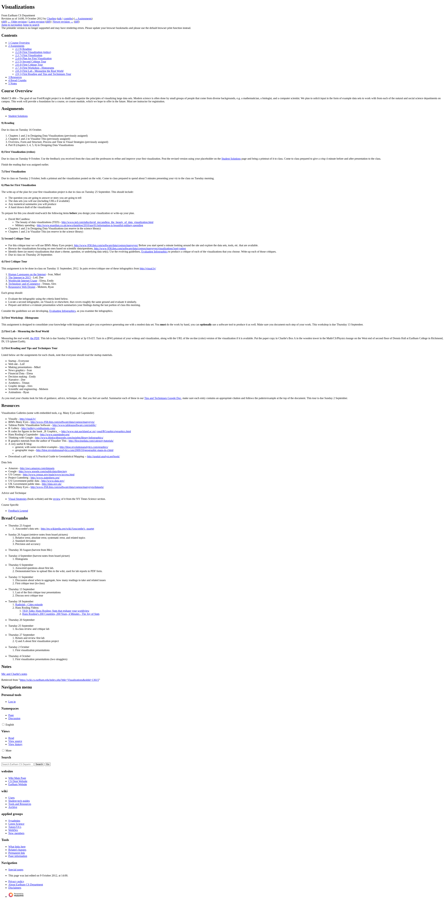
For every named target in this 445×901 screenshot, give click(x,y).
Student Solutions (18, 116)
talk (60, 18)
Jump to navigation (11, 24)
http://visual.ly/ (148, 268)
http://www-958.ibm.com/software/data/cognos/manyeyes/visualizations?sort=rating (140, 248)
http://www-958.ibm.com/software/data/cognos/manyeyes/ (106, 245)
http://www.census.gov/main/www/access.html (48, 474)
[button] (3, 724)
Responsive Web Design (21, 286)
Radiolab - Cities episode (29, 604)
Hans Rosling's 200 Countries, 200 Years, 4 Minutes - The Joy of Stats (60, 613)
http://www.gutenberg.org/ (45, 477)
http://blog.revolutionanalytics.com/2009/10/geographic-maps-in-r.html (74, 450)
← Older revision (17, 21)
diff (4, 21)
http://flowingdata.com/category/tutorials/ (91, 440)
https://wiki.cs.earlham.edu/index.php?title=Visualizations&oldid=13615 (59, 679)
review (56, 498)
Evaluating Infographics (154, 251)
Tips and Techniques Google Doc (162, 398)
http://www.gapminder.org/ (55, 434)
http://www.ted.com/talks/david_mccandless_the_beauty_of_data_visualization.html (107, 222)
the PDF (34, 338)
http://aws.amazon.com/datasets (37, 468)
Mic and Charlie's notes (14, 673)
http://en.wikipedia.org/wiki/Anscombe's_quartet (67, 528)
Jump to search (31, 24)
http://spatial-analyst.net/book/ (103, 456)
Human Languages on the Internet (27, 274)
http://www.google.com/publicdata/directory (43, 471)
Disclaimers (14, 887)
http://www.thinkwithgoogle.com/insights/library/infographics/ (69, 437)
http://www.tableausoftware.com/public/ (74, 425)
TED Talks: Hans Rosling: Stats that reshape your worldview (55, 610)
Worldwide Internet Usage (22, 280)
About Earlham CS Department (25, 884)
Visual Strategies (17, 498)
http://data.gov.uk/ (52, 483)
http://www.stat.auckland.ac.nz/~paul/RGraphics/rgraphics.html (96, 431)
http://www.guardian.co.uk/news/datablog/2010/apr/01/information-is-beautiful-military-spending (90, 225)
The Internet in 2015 (19, 277)
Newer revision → (63, 21)
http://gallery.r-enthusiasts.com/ (38, 428)
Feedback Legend (18, 510)
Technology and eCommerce (24, 283)
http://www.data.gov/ (52, 480)
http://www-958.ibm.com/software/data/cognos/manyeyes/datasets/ (67, 487)
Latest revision (37, 21)
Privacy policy (16, 881)
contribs (68, 18)
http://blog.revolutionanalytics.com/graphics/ (84, 447)
